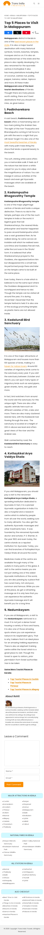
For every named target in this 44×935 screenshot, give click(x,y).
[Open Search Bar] (34, 3)
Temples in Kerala (30, 906)
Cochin (6, 801)
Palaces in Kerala (30, 911)
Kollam (6, 813)
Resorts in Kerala (10, 909)
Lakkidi (25, 821)
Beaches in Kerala (10, 906)
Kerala (12, 15)
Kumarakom (8, 804)
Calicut (26, 824)
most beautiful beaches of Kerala (20, 142)
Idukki (25, 813)
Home (6, 15)
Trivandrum (7, 824)
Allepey (6, 818)
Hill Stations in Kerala (31, 897)
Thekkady (7, 827)
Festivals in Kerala (30, 909)
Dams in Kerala (9, 911)
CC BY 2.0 (28, 349)
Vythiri (25, 818)
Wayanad (27, 804)
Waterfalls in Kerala (31, 903)
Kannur (26, 807)
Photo (14, 349)
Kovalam (6, 807)
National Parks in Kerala (32, 900)
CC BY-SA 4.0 (29, 484)
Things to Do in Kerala (12, 903)
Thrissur (6, 810)
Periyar (26, 801)
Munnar (6, 815)
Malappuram (21, 15)
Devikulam (27, 815)
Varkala (6, 821)
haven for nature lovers (15, 366)
